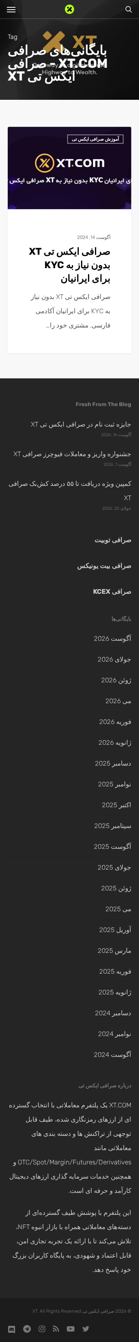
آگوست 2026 (112, 638)
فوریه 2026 (115, 722)
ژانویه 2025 (114, 992)
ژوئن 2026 (116, 680)
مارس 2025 (114, 950)
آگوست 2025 (112, 846)
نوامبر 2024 (114, 1034)
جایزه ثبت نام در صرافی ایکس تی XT (81, 424)
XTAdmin (106, 136)
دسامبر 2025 (113, 763)
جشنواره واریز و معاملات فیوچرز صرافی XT (72, 454)
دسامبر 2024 (113, 1013)
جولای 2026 (114, 659)
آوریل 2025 (115, 930)
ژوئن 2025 (116, 888)
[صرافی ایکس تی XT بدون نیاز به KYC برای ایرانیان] (69, 240)
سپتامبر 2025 (112, 826)
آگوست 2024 (112, 1054)
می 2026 (118, 701)
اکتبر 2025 (116, 805)
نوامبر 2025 (114, 784)
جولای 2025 (114, 867)
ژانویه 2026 (114, 742)
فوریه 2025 (115, 971)
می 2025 (118, 909)
